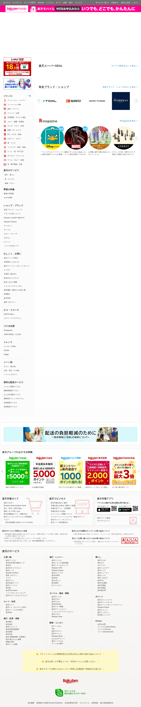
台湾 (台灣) (101, 602)
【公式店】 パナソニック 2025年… (78, 227)
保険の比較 (10, 619)
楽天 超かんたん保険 (13, 617)
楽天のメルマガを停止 (24, 500)
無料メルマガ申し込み (12, 489)
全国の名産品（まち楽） (13, 312)
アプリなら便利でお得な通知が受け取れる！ (113, 480)
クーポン (7, 248)
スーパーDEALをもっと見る (123, 71)
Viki (53, 606)
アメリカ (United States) (106, 604)
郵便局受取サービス (11, 368)
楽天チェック (102, 587)
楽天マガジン (57, 609)
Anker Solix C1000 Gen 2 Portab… (94, 227)
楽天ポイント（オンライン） (61, 497)
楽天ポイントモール (104, 580)
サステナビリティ (103, 498)
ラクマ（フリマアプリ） (13, 296)
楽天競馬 (55, 560)
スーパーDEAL (30, 3)
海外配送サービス (10, 384)
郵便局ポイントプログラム (14, 376)
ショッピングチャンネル (13, 264)
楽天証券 (9, 602)
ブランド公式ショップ (12, 191)
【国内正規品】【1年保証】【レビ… (47, 227)
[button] (112, 10)
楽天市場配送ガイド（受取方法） (16, 492)
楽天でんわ (56, 579)
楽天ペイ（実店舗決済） (60, 500)
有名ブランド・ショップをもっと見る (119, 168)
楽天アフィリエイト (59, 587)
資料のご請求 (70, 483)
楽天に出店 (125, 3)
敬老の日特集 (9, 171)
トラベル (50, 3)
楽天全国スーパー (12, 560)
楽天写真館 (101, 563)
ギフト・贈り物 (9, 344)
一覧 (29, 73)
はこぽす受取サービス (12, 372)
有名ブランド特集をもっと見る (122, 286)
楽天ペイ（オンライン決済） (16, 585)
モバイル (6, 3)
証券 (65, 3)
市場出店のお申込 (57, 483)
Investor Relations (55, 681)
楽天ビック (10, 548)
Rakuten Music (57, 614)
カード (58, 3)
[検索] (94, 10)
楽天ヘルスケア (103, 545)
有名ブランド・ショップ (13, 187)
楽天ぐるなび (102, 555)
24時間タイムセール (11, 239)
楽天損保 (9, 609)
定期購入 (7, 272)
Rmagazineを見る (127, 322)
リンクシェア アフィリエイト (63, 589)
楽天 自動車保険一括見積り (16, 614)
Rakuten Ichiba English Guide (15, 483)
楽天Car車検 (102, 560)
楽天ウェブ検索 (57, 584)
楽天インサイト (103, 590)
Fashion (41, 3)
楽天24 (8, 543)
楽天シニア (101, 548)
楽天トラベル (57, 538)
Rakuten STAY (57, 545)
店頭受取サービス (10, 380)
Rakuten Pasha (103, 585)
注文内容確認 (10, 500)
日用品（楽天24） (10, 252)
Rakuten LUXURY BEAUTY (14, 195)
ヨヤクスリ (101, 543)
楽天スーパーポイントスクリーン (109, 582)
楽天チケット (57, 611)
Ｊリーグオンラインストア (16, 570)
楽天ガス (100, 540)
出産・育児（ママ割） (12, 348)
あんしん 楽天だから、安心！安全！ (129, 518)
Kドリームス (56, 563)
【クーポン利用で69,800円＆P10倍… (126, 227)
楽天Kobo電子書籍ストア (15, 540)
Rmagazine (8, 308)
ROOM (6, 328)
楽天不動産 (101, 565)
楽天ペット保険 (11, 622)
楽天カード (10, 582)
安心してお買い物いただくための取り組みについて (91, 516)
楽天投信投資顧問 (12, 607)
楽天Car (100, 558)
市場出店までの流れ (58, 489)
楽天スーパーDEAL (11, 235)
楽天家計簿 (101, 568)
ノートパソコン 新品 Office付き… (110, 227)
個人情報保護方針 (106, 681)
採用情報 (94, 681)
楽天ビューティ (103, 550)
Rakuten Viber (57, 594)
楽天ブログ (56, 592)
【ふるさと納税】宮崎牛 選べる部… (63, 227)
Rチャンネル (56, 604)
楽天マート (10, 558)
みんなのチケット (58, 616)
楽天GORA (56, 553)
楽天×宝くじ (56, 558)
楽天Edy (9, 590)
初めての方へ (9, 480)
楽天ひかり (56, 577)
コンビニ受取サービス (12, 364)
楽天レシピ (101, 553)
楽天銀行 (9, 599)
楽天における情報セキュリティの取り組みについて (91, 508)
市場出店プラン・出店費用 (61, 486)
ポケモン (7, 215)
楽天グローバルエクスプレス (16, 573)
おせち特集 (8, 175)
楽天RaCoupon (11, 568)
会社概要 (31, 681)
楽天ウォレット (11, 604)
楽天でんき (101, 538)
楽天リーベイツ (11, 563)
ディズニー (8, 203)
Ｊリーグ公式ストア (11, 223)
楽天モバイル (57, 574)
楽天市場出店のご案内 (59, 480)
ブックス (78, 3)
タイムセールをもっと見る (123, 244)
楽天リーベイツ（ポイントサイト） (17, 243)
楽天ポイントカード (104, 577)
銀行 (71, 3)
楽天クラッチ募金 (103, 496)
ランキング (17, 3)
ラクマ (8, 555)
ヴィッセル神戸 (57, 621)
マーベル (7, 207)
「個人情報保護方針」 (38, 518)
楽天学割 (7, 276)
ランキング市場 (9, 324)
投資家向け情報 (42, 681)
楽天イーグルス (57, 619)
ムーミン (7, 219)
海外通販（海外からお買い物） (15, 268)
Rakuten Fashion (10, 199)
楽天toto (55, 555)
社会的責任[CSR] (71, 681)
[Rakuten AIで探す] (7, 700)
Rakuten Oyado (57, 548)
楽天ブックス (11, 538)
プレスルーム (84, 681)
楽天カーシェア (57, 550)
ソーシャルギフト (10, 352)
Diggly (6, 332)
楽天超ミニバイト (104, 592)
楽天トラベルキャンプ (60, 543)
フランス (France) (104, 607)
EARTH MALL (9, 292)
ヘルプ (135, 3)
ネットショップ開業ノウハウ (61, 492)
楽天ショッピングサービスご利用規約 (18, 494)
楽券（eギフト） (10, 280)
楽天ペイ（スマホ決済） (15, 587)
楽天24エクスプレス (11, 256)
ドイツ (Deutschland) (105, 609)
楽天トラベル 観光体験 (60, 540)
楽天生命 (9, 612)
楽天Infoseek (56, 582)
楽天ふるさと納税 (10, 260)
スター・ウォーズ (10, 211)
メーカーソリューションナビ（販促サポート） (68, 494)
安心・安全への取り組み (13, 486)
